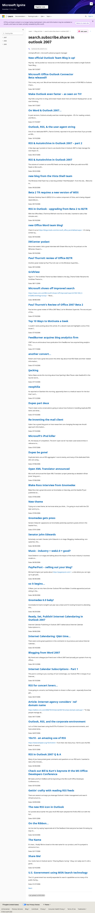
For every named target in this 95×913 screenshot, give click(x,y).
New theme (35, 501)
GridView (34, 272)
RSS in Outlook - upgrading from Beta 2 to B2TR (57, 209)
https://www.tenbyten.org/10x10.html (41, 743)
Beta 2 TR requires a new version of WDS (53, 192)
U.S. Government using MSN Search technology (58, 872)
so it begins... (36, 583)
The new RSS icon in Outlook (46, 807)
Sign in (90, 16)
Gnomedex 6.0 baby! (41, 600)
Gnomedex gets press (41, 518)
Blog (26, 909)
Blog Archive (38, 31)
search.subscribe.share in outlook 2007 (57, 31)
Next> (30, 888)
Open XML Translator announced (49, 468)
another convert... (39, 354)
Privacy (42, 909)
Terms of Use (72, 909)
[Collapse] (23, 29)
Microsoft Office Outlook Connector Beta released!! (50, 75)
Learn (30, 31)
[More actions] (90, 31)
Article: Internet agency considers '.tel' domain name (52, 703)
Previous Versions (17, 909)
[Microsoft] (3, 16)
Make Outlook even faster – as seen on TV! (55, 94)
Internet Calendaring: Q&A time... (49, 636)
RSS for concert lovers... (43, 685)
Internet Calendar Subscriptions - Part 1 (53, 669)
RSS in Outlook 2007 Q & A (44, 754)
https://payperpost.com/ (61, 572)
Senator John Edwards (42, 534)
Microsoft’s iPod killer (41, 436)
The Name (34, 839)
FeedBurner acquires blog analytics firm (53, 337)
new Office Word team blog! (45, 225)
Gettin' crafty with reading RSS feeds (51, 790)
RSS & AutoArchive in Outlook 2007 (50, 159)
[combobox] (12, 33)
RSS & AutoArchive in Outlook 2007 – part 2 (55, 143)
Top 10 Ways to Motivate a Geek (48, 321)
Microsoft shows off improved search (51, 288)
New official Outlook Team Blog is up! (51, 57)
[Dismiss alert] (91, 3)
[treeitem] (12, 37)
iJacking (33, 370)
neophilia (34, 386)
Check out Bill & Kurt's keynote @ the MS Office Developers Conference (58, 772)
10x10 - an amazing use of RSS (47, 738)
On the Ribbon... (38, 823)
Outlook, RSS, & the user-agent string (51, 127)
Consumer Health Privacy (56, 909)
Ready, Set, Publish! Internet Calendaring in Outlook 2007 (55, 618)
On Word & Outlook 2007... (45, 110)
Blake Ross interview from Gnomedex (51, 485)
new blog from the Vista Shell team (50, 176)
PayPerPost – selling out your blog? (50, 567)
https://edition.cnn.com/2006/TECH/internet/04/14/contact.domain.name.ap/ (55, 710)
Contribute (35, 909)
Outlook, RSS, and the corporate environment (57, 721)
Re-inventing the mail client (45, 419)
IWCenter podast (39, 241)
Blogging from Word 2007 (44, 652)
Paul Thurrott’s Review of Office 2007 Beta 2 (55, 304)
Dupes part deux (38, 403)
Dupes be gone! (38, 452)
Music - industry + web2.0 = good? (49, 551)
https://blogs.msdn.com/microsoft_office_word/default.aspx (60, 230)
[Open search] (86, 16)
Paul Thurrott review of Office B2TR (50, 258)
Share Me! (34, 856)
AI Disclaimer (5, 909)
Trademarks (81, 909)
